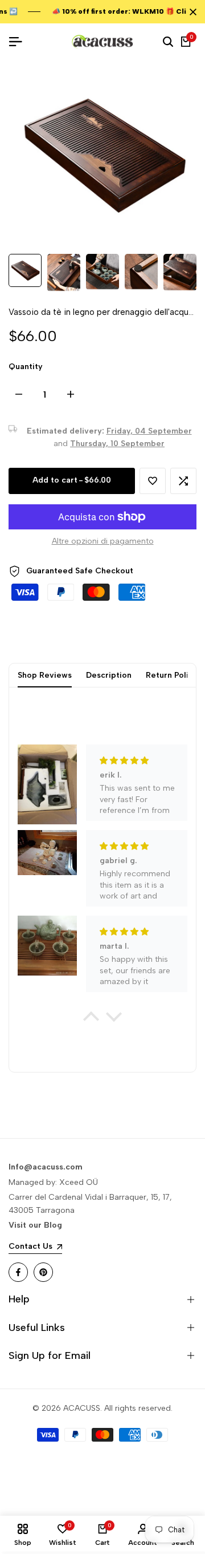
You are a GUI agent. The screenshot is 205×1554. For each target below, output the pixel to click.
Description (109, 675)
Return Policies (175, 675)
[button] (153, 481)
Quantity (26, 366)
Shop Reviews (45, 675)
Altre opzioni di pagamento (103, 541)
